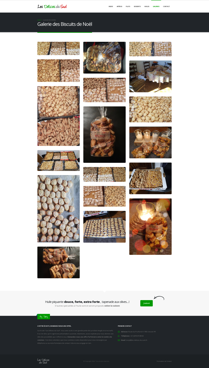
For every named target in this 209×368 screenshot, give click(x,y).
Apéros (119, 6)
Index (111, 6)
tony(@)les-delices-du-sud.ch (134, 340)
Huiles (146, 6)
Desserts (137, 6)
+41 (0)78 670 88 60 (137, 336)
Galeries (156, 6)
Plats (128, 6)
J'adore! (146, 303)
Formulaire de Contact (164, 361)
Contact (166, 6)
